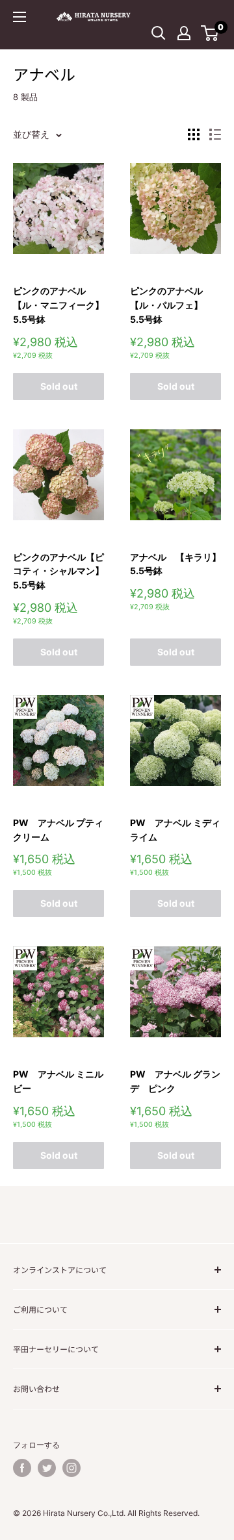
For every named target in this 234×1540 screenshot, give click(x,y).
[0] (210, 33)
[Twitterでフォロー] (47, 1468)
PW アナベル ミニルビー (58, 1081)
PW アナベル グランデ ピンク (175, 1081)
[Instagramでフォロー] (71, 1468)
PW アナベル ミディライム (175, 829)
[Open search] (158, 33)
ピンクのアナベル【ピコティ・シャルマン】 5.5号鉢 (58, 570)
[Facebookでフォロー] (22, 1468)
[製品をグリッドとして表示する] (194, 134)
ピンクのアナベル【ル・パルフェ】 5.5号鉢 (171, 304)
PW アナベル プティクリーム (58, 829)
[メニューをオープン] (19, 17)
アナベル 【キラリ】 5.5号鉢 (175, 564)
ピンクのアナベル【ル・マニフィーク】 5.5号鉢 (58, 304)
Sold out (58, 386)
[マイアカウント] (183, 33)
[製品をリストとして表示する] (215, 134)
